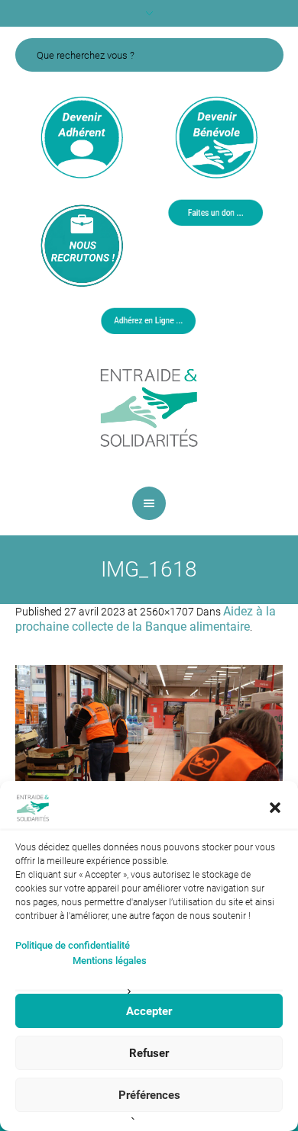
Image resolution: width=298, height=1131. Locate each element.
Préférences (149, 1095)
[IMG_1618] (149, 754)
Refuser (149, 1053)
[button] (275, 807)
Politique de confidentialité (72, 945)
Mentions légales (110, 960)
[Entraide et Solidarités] (149, 406)
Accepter (149, 1011)
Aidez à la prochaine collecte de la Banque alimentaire (145, 619)
